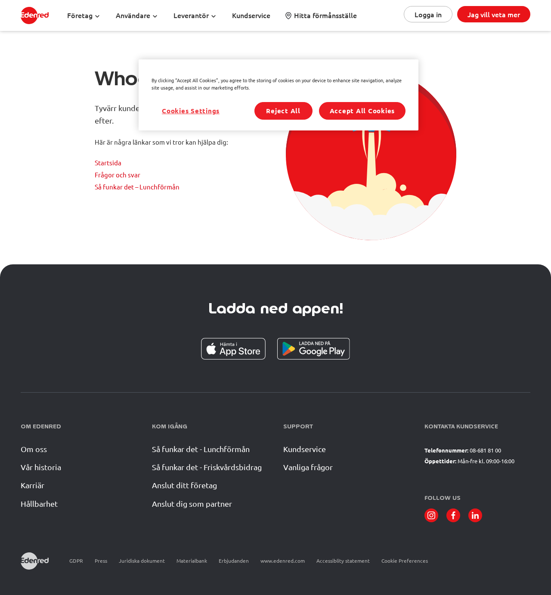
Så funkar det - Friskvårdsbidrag (207, 466)
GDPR (76, 560)
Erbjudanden (234, 560)
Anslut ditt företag (184, 485)
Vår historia (41, 466)
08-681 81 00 (485, 450)
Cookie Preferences (404, 561)
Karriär (32, 485)
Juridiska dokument (142, 560)
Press (101, 560)
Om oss (34, 448)
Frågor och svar (117, 174)
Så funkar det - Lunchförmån (201, 448)
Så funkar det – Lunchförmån (137, 187)
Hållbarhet (39, 503)
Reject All (283, 110)
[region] (278, 94)
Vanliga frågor (308, 466)
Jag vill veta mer (493, 14)
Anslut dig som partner (192, 503)
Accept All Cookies (362, 110)
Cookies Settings (191, 110)
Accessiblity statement (343, 560)
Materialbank (191, 560)
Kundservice (304, 448)
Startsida (108, 162)
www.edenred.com (282, 560)
